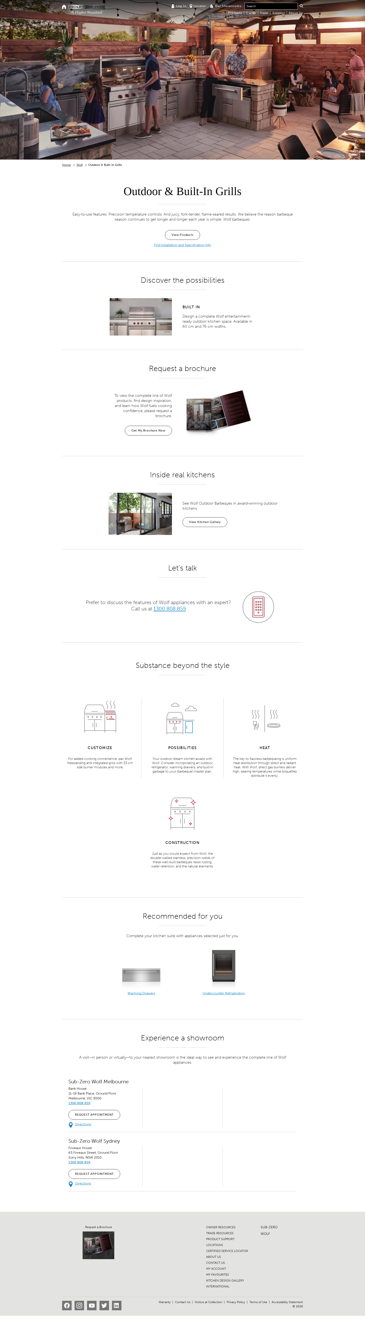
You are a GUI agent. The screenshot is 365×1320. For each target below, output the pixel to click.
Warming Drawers (141, 993)
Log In (181, 6)
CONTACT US (215, 1263)
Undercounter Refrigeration (224, 993)
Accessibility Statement (287, 1302)
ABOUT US (213, 1257)
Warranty (165, 1302)
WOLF (265, 1234)
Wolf (79, 165)
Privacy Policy (236, 1302)
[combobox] (271, 6)
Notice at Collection (208, 1302)
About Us (296, 13)
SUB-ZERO (269, 1227)
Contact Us (182, 1302)
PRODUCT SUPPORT (220, 1239)
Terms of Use (258, 1302)
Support (278, 13)
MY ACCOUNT (216, 1269)
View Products (182, 235)
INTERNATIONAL (217, 1286)
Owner (251, 13)
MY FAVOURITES (217, 1274)
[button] (301, 6)
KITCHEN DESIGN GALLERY (225, 1280)
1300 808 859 (169, 609)
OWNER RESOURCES (221, 1227)
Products (235, 13)
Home (66, 165)
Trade (264, 13)
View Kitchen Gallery (205, 522)
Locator (199, 6)
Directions (83, 1124)
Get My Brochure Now (148, 430)
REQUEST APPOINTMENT (94, 1115)
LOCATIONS (214, 1245)
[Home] (64, 7)
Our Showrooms (228, 6)
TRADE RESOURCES (220, 1233)
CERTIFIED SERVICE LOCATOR (227, 1251)
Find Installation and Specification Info (182, 245)
